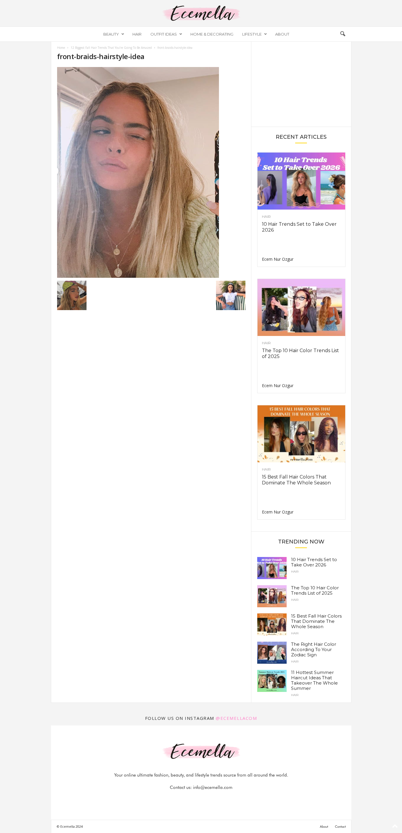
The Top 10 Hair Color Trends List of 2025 (315, 590)
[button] (342, 34)
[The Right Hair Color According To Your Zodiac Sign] (272, 653)
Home (61, 48)
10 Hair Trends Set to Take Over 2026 (314, 562)
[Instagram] (195, 799)
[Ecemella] (201, 13)
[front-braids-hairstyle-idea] (151, 172)
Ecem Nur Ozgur (277, 259)
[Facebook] (181, 799)
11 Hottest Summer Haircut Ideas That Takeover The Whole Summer (314, 680)
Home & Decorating (211, 34)
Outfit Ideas (163, 34)
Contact (340, 826)
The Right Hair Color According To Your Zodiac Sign (313, 649)
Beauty (111, 34)
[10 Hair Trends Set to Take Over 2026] (301, 181)
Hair (137, 34)
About (282, 34)
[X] (208, 799)
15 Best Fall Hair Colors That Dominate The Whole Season (296, 480)
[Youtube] (221, 799)
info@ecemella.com (212, 787)
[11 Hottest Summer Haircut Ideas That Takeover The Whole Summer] (272, 681)
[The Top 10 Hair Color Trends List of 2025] (301, 307)
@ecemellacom (236, 718)
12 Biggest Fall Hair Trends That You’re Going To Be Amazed (111, 48)
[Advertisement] (301, 84)
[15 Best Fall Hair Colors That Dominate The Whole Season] (301, 433)
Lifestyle (252, 34)
